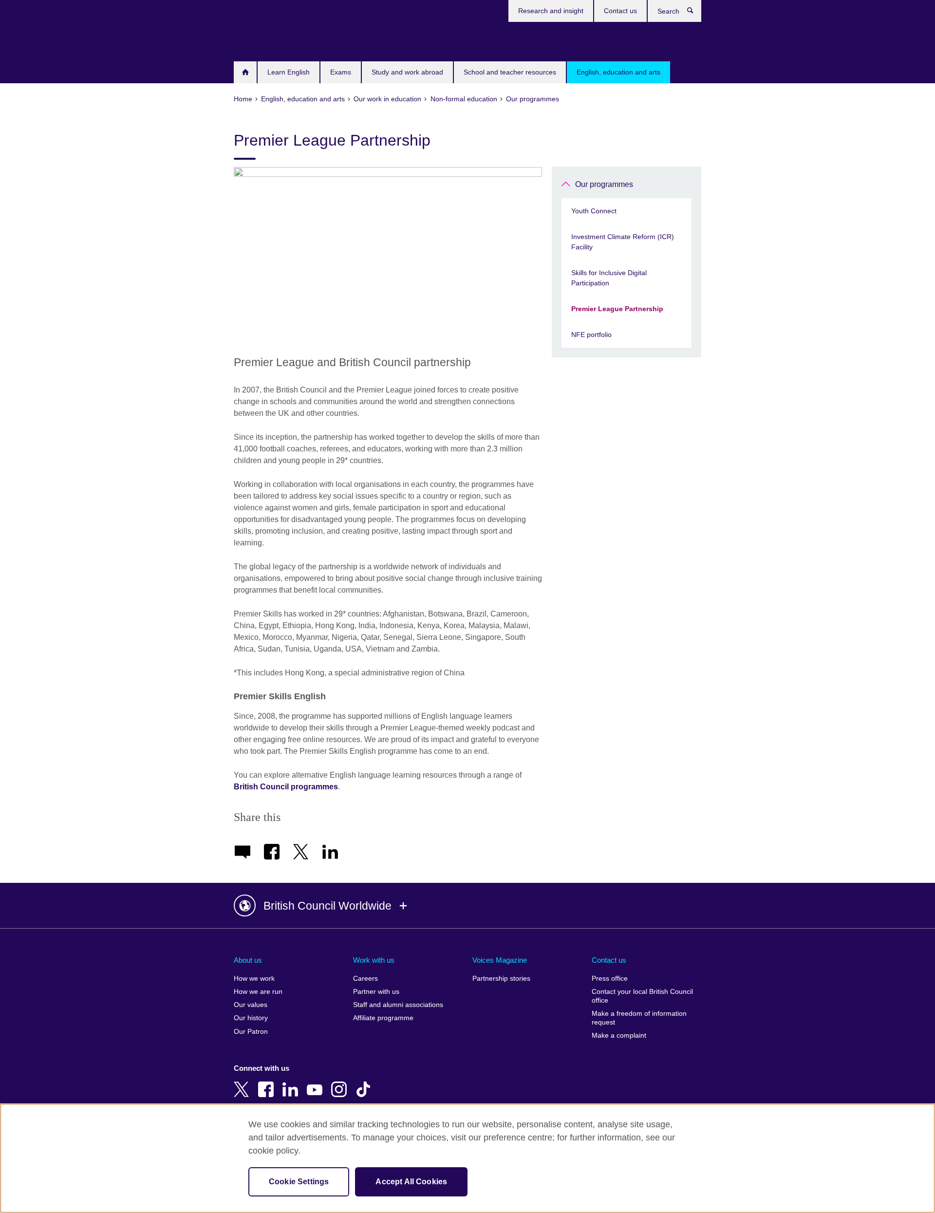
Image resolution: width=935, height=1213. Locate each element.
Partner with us (376, 991)
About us (248, 960)
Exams (340, 72)
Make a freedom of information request (639, 1018)
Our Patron (251, 1031)
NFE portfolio (591, 334)
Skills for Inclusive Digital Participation (609, 278)
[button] (467, 906)
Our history (251, 1018)
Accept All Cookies (411, 1181)
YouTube (316, 1082)
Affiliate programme (383, 1018)
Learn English (288, 72)
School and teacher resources (510, 72)
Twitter (243, 1082)
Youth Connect (594, 211)
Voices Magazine (499, 960)
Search (695, 13)
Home (245, 72)
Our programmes (604, 184)
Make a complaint (619, 1035)
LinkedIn (292, 1082)
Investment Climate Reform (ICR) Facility (622, 242)
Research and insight (550, 11)
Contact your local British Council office (642, 996)
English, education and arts (618, 72)
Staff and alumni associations (398, 1004)
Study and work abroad (407, 72)
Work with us (373, 960)
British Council (262, 40)
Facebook (268, 1082)
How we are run (258, 991)
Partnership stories (501, 978)
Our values (250, 1004)
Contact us (620, 11)
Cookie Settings (299, 1181)
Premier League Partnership (617, 309)
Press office (610, 978)
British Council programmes (286, 787)
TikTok (365, 1082)
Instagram (341, 1082)
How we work (254, 978)
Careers (365, 978)
